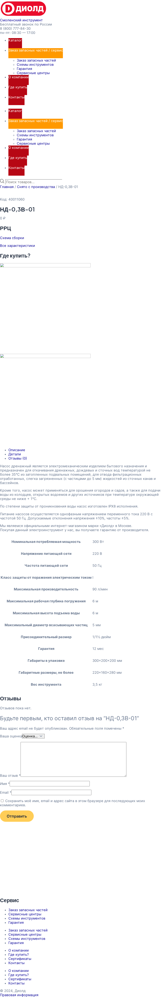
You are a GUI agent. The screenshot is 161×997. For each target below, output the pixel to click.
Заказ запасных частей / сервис (35, 50)
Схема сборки (12, 238)
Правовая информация (19, 995)
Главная (7, 187)
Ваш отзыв (10, 775)
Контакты (16, 97)
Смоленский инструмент (21, 20)
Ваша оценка (11, 736)
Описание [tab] (16, 450)
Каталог (15, 40)
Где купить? (18, 954)
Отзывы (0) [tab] (17, 458)
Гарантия (24, 69)
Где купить (17, 87)
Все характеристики (17, 245)
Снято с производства (36, 187)
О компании (18, 77)
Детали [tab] (14, 454)
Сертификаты (19, 959)
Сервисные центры (33, 73)
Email (5, 792)
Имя (5, 784)
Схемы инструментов (35, 64)
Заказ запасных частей (36, 60)
